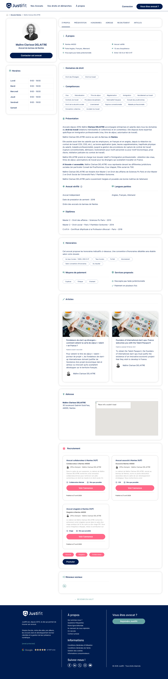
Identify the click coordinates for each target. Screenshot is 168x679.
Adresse (109, 23)
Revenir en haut (85, 599)
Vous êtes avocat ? (149, 6)
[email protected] (28, 644)
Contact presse (73, 634)
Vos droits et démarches (59, 6)
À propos (80, 6)
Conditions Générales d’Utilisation (80, 645)
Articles (138, 23)
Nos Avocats (37, 6)
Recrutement (123, 23)
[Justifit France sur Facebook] (70, 665)
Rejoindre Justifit (128, 621)
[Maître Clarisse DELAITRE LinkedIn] (65, 586)
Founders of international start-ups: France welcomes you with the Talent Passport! (135, 341)
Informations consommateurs (78, 653)
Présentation (80, 23)
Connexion (127, 6)
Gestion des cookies (75, 651)
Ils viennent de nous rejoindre (78, 628)
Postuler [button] (70, 562)
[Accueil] (8, 15)
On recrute (72, 631)
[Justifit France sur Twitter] (80, 665)
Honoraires (96, 23)
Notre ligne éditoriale (75, 625)
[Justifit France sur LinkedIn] (75, 665)
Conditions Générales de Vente (79, 648)
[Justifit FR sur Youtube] (90, 665)
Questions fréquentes (76, 623)
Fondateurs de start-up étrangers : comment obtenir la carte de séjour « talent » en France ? (85, 343)
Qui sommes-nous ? (75, 620)
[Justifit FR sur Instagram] (85, 665)
